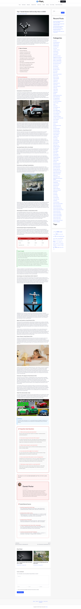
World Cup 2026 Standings (57, 215)
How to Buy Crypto (56, 130)
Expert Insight (22, 61)
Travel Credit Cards (56, 199)
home (63, 236)
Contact (37, 601)
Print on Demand (55, 155)
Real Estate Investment (56, 166)
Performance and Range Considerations (26, 56)
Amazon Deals (55, 54)
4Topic (47, 606)
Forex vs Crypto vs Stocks (57, 111)
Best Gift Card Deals (56, 69)
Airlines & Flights (56, 52)
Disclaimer (40, 602)
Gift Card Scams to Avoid (57, 125)
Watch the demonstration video (24, 68)
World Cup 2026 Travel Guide (57, 220)
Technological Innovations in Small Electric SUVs (27, 58)
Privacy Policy (41, 601)
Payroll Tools (55, 152)
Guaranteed (60, 236)
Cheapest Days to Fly (56, 83)
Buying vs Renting (56, 77)
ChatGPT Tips (55, 81)
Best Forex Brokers (56, 68)
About (34, 601)
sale (59, 243)
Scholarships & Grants (56, 176)
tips (62, 245)
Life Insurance (55, 137)
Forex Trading (52, 4)
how (61, 238)
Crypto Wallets (55, 89)
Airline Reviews (55, 51)
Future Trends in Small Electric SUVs (25, 65)
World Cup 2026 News (56, 211)
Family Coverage (55, 102)
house (56, 238)
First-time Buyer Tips (56, 107)
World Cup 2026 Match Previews (58, 209)
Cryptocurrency (33, 4)
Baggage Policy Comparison (57, 57)
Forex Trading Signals (56, 110)
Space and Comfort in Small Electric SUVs (26, 64)
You (62, 247)
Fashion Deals (55, 105)
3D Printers (55, 40)
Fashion (43, 4)
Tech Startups (55, 194)
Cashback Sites (55, 80)
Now (54, 241)
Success (59, 245)
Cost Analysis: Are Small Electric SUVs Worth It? (27, 62)
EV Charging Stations (56, 98)
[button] (63, 2)
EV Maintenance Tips (56, 99)
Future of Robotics (56, 119)
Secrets (54, 245)
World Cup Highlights (56, 221)
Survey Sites (55, 193)
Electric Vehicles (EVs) (59, 4)
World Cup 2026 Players (57, 212)
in (62, 238)
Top (56, 247)
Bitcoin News (55, 72)
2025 (57, 232)
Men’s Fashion (55, 143)
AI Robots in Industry (56, 49)
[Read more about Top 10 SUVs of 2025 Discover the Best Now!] (41, 555)
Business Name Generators (57, 74)
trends (58, 247)
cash (60, 234)
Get (57, 236)
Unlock (61, 247)
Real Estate (24, 4)
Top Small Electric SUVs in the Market (25, 55)
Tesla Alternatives (56, 197)
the (61, 245)
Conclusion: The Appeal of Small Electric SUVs (27, 67)
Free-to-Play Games (56, 113)
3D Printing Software (56, 42)
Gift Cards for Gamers (56, 128)
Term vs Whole (55, 196)
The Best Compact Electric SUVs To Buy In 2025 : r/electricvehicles (30, 525)
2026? (61, 232)
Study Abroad (55, 191)
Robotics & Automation (56, 173)
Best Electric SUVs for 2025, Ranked (26, 519)
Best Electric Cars (56, 65)
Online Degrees (55, 149)
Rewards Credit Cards (56, 169)
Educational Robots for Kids (57, 95)
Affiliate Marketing (56, 43)
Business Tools (55, 75)
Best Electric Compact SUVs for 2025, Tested (27, 507)
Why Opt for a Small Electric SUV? (25, 53)
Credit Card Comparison (57, 86)
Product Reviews (55, 158)
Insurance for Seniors (56, 133)
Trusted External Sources (23, 71)
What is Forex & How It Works (58, 203)
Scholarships (61, 243)
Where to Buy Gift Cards (57, 205)
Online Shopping (55, 151)
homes (54, 238)
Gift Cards (54, 127)
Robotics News (55, 175)
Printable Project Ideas (56, 157)
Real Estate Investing (56, 164)
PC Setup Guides (55, 154)
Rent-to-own (57, 243)
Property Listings (55, 160)
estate (62, 234)
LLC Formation (55, 139)
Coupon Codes (55, 84)
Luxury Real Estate (56, 140)
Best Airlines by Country (57, 63)
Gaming (47, 4)
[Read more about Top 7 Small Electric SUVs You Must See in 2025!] (24, 555)
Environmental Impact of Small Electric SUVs (26, 59)
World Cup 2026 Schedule (57, 214)
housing (59, 238)
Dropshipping (55, 92)
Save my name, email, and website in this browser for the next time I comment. (28, 589)
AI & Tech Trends (55, 46)
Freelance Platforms (56, 114)
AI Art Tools (55, 48)
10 (55, 231)
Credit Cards (39, 4)
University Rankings (56, 202)
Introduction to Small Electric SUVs (25, 52)
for (55, 236)
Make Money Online (56, 142)
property (60, 241)
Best (57, 234)
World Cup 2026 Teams (57, 217)
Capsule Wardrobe (56, 78)
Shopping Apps (55, 182)
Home (20, 4)
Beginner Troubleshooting (57, 60)
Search (54, 11)
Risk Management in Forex (57, 170)
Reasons (54, 243)
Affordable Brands (56, 45)
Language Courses (56, 136)
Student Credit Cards (56, 188)
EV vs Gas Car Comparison (57, 101)
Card (58, 234)
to (53, 247)
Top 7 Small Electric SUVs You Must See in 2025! (24, 563)
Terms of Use (45, 601)
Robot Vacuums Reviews (57, 172)
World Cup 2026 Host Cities (57, 208)
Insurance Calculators (56, 131)
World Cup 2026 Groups (57, 206)
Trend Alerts (55, 200)
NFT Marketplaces (56, 148)
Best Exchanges (55, 66)
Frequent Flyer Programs (57, 116)
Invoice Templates (56, 134)
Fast (53, 236)
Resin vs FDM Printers (56, 167)
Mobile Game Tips (56, 145)
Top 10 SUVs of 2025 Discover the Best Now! (40, 563)
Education (28, 4)
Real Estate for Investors (57, 163)
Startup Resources (56, 185)
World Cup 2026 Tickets (57, 218)
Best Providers (55, 71)
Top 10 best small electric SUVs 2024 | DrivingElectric (28, 531)
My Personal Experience (23, 50)
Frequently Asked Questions (24, 70)
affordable (54, 234)
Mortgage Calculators (56, 146)
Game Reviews (55, 122)
